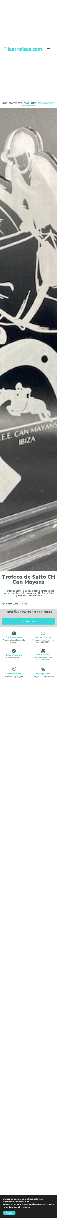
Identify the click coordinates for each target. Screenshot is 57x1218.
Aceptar (9, 1213)
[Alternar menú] (48, 49)
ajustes (26, 1207)
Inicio (4, 103)
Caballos (12, 603)
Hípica (33, 103)
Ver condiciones (43, 659)
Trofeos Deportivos (19, 103)
